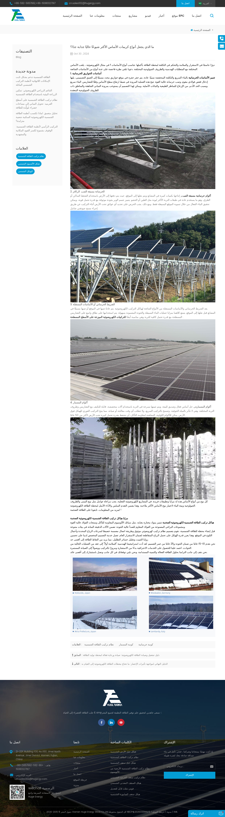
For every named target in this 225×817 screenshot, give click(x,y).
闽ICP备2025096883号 (138, 812)
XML (175, 812)
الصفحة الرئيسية (72, 16)
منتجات (116, 16)
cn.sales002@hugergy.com (84, 3)
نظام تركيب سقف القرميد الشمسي (127, 777)
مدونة (76, 785)
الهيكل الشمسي (25, 171)
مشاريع (133, 16)
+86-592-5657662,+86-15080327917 (35, 3)
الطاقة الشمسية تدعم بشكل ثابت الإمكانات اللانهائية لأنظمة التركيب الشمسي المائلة (33, 81)
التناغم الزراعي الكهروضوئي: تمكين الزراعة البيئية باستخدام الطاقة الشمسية (36, 92)
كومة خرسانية (146, 645)
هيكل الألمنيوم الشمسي (29, 164)
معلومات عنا (97, 16)
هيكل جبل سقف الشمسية (123, 763)
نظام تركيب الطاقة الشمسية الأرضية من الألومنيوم (130, 770)
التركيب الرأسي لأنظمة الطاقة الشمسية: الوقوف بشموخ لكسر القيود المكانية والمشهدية (37, 130)
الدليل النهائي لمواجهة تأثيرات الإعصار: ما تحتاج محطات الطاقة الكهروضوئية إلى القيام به (125, 664)
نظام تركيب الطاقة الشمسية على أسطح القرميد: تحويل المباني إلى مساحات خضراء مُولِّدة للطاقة (36, 104)
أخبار (161, 16)
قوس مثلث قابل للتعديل (122, 789)
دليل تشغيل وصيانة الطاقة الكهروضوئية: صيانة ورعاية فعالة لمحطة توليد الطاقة (121, 655)
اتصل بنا (185, 3)
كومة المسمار (126, 645)
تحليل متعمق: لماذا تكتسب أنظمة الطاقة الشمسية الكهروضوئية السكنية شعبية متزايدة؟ (36, 117)
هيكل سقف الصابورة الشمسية (125, 794)
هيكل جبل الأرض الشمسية (123, 752)
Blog (18, 57)
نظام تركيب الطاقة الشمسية (31, 156)
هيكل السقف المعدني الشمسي (125, 783)
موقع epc (178, 16)
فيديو (148, 16)
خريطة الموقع (80, 780)
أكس (75, 791)
